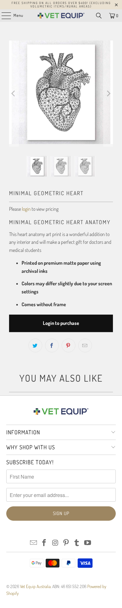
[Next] (108, 94)
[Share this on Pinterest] (68, 345)
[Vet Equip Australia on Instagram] (55, 543)
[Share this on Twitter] (35, 345)
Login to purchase (61, 323)
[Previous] (14, 94)
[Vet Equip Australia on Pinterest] (66, 543)
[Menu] (3, 15)
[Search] (99, 15)
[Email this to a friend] (85, 345)
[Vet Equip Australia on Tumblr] (77, 543)
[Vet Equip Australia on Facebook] (44, 543)
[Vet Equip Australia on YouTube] (88, 543)
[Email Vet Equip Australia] (33, 543)
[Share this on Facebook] (52, 345)
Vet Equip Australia (35, 586)
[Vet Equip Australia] (61, 15)
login (26, 209)
